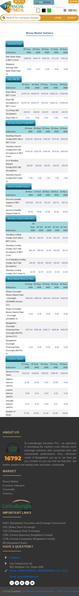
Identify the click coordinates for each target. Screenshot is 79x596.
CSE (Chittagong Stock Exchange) (21, 531)
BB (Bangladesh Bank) (15, 543)
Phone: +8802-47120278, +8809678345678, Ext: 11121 (39, 570)
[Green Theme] (49, 10)
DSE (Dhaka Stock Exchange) (19, 527)
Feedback (15, 557)
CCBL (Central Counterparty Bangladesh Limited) (29, 539)
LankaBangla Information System (38, 591)
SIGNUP (71, 18)
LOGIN (58, 18)
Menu (72, 10)
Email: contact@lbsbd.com (24, 576)
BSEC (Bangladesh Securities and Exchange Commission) (34, 523)
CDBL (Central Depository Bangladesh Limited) (28, 535)
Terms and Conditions (68, 591)
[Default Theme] (38, 10)
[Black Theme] (44, 10)
